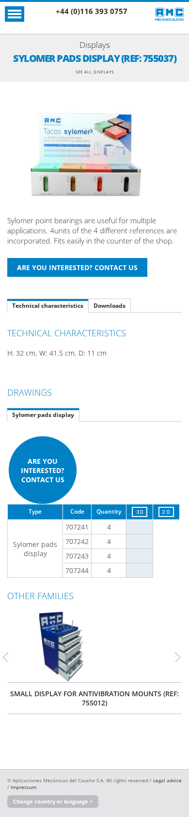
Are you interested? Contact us (42, 470)
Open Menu (14, 14)
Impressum (23, 787)
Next (181, 656)
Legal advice (167, 780)
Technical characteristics (47, 305)
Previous (9, 656)
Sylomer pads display (43, 415)
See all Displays (95, 71)
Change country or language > (53, 801)
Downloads (110, 305)
